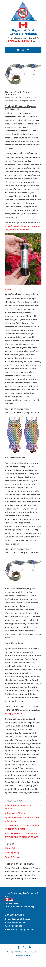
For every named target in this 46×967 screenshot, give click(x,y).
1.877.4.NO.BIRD (19, 41)
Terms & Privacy (12, 857)
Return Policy (11, 848)
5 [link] (32, 413)
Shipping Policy (12, 852)
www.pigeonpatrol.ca (15, 713)
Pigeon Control (28, 101)
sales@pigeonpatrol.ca (22, 929)
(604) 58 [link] (28, 413)
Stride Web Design (23, 955)
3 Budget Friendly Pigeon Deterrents (17, 93)
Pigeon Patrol (13, 97)
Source (8, 289)
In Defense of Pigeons (15, 813)
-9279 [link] (36, 413)
